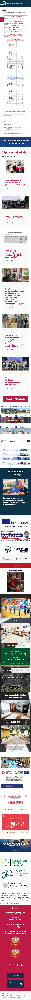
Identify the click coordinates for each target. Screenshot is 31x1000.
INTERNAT (15, 722)
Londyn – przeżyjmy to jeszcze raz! (13, 218)
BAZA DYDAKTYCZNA (15, 645)
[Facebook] (13, 965)
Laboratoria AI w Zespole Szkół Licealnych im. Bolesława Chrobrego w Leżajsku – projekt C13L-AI (15, 341)
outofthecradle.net (6, 895)
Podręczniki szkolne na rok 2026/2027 (15, 142)
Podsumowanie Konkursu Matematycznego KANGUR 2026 (12, 381)
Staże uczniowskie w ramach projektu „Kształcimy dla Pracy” (15, 183)
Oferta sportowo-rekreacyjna (16, 670)
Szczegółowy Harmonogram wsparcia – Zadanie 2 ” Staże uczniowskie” (15, 254)
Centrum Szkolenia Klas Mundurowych (15, 696)
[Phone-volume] (9, 965)
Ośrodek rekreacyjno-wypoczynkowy (15, 748)
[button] (2, 19)
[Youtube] (17, 965)
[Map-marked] (22, 965)
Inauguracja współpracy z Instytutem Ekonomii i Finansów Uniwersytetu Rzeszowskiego (14, 501)
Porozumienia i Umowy (15, 473)
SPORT (16, 621)
